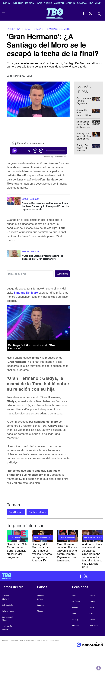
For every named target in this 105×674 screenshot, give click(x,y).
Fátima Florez (8, 610)
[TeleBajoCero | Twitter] (90, 13)
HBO (90, 3)
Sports (92, 619)
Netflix (70, 3)
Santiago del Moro (37, 512)
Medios (29, 3)
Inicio (6, 3)
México (40, 610)
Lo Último (17, 3)
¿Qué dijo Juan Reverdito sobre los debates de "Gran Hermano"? (42, 257)
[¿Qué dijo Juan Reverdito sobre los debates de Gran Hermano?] (14, 255)
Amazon (59, 3)
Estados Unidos (47, 640)
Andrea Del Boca (93, 537)
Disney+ (82, 3)
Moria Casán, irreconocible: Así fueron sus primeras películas (83, 127)
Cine (98, 3)
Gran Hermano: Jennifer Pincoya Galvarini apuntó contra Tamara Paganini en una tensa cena (67, 552)
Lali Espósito (7, 604)
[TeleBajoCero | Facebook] (84, 13)
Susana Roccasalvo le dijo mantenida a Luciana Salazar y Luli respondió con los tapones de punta (45, 206)
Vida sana (94, 625)
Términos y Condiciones (10, 640)
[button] (62, 273)
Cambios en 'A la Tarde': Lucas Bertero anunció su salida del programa (17, 550)
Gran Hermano (16, 512)
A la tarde (14, 537)
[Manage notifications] (98, 668)
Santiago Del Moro (26, 292)
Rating (48, 3)
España (40, 604)
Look (39, 3)
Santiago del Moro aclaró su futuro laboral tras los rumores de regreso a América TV (42, 552)
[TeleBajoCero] (26, 576)
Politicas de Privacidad (27, 640)
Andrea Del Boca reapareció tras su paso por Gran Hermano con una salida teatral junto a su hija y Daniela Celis (92, 555)
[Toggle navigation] (3, 14)
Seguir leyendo (30, 198)
